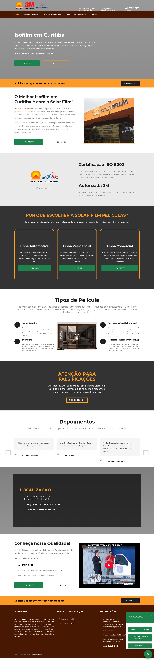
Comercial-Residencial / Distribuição (140, 637)
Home (16, 14)
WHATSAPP (27, 63)
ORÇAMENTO (129, 83)
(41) (25, 565)
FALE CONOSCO (76, 400)
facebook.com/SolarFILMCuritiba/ (114, 635)
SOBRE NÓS (61, 142)
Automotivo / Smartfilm (140, 629)
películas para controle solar (24, 112)
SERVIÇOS (56, 63)
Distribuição (140, 646)
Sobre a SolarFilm (31, 14)
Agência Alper (38, 654)
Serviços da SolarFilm (67, 623)
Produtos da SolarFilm (67, 619)
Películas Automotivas (52, 14)
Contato (94, 14)
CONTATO (61, 585)
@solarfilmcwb (108, 631)
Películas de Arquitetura (76, 14)
